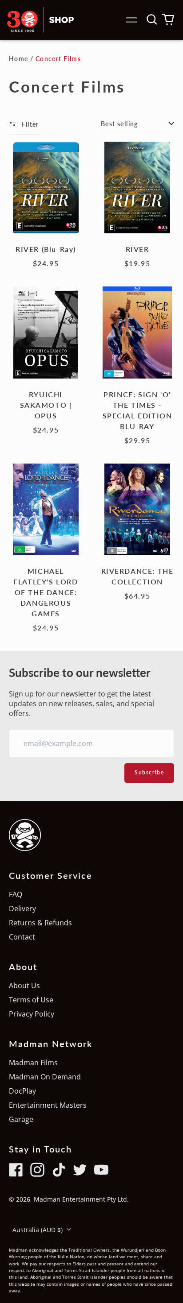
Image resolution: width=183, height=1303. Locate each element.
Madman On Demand (45, 1077)
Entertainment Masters (48, 1105)
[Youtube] (101, 1170)
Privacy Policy (31, 1014)
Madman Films (33, 1062)
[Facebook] (16, 1170)
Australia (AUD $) (38, 1230)
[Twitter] (80, 1170)
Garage (21, 1119)
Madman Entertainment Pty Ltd (80, 1199)
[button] (152, 19)
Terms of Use (31, 1000)
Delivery (22, 908)
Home (18, 58)
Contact (22, 937)
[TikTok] (59, 1170)
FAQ (15, 894)
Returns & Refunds (40, 923)
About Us (24, 985)
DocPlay (22, 1091)
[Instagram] (37, 1170)
